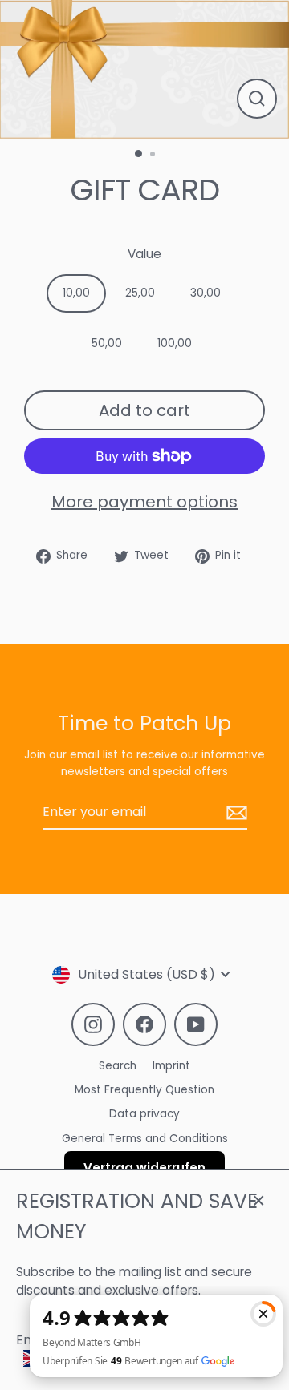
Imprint (171, 1065)
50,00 (107, 343)
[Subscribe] (234, 813)
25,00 (140, 293)
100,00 (174, 343)
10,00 (76, 293)
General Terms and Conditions (145, 1138)
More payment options (144, 502)
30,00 (205, 293)
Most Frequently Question (144, 1089)
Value (144, 253)
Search (117, 1065)
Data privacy (144, 1113)
